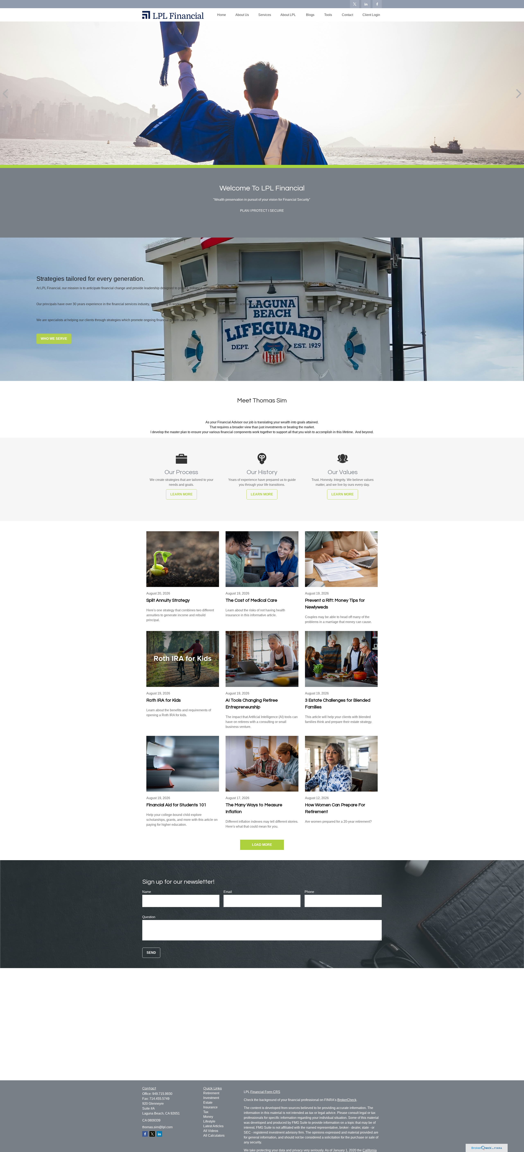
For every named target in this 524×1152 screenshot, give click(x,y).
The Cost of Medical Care (251, 600)
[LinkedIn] (365, 4)
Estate (207, 1102)
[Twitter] (354, 4)
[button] (222, 14)
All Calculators (214, 1135)
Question (148, 917)
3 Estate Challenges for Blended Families (337, 703)
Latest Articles (213, 1126)
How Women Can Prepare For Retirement (335, 808)
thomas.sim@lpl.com (157, 1127)
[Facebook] (377, 4)
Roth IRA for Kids (163, 700)
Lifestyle (209, 1121)
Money (208, 1116)
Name (146, 892)
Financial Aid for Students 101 (176, 805)
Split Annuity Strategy (168, 600)
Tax (205, 1112)
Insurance (210, 1107)
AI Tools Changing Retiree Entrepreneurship (252, 703)
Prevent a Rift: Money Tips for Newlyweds (335, 603)
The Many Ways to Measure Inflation (254, 808)
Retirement (211, 1093)
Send (151, 952)
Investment (211, 1098)
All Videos (210, 1131)
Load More (262, 844)
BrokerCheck (346, 1100)
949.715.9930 (162, 1093)
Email (228, 892)
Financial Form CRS (265, 1092)
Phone (309, 892)
